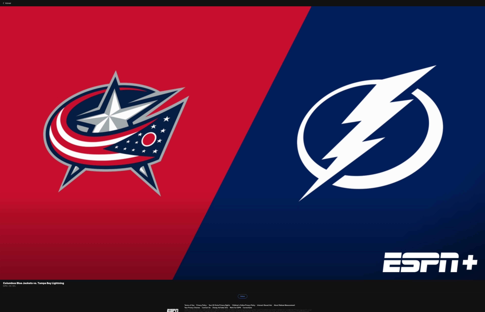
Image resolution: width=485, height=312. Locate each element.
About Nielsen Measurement (284, 305)
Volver (8, 3)
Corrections (247, 308)
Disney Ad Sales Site (220, 308)
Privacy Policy (201, 305)
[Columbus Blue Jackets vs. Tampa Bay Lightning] (242, 143)
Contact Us (206, 308)
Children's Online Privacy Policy (243, 305)
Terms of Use (189, 305)
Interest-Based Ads (264, 305)
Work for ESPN (235, 308)
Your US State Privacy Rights (219, 305)
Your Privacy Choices (192, 308)
